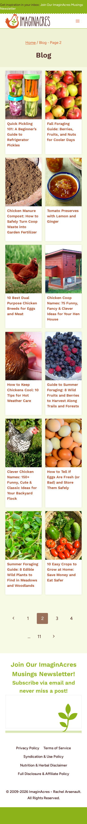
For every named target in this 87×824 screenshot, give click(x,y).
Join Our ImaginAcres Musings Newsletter (41, 7)
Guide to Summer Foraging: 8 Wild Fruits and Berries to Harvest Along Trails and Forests (63, 395)
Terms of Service (57, 748)
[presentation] (23, 95)
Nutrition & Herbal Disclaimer (43, 765)
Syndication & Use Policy (43, 756)
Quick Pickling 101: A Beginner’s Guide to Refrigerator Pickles (22, 134)
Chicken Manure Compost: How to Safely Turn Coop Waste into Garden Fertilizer (22, 221)
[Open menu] (77, 21)
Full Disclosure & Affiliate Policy (43, 774)
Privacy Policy (27, 748)
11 (39, 636)
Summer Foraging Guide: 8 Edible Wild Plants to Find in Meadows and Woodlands (22, 575)
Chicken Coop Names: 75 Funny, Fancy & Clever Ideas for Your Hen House (63, 308)
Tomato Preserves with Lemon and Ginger (63, 216)
